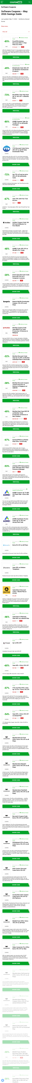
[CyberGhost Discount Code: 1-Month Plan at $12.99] (7, 590)
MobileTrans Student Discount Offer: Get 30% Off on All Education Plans (20, 1053)
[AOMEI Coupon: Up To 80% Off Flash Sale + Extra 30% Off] (7, 493)
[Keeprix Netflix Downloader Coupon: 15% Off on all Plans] (7, 302)
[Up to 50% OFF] (7, 643)
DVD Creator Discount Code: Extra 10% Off (19, 869)
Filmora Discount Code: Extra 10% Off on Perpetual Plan (21, 1027)
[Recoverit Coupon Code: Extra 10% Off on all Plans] (7, 816)
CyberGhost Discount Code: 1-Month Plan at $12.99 (19, 591)
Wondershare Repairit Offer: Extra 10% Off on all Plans (20, 765)
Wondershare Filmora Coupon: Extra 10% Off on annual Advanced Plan (20, 1001)
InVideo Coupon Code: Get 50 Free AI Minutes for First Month (20, 224)
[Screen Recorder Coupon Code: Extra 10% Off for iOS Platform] (7, 895)
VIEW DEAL (16, 57)
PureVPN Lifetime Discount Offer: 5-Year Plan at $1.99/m (19, 42)
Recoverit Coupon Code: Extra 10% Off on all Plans (20, 817)
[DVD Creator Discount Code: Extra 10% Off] (7, 869)
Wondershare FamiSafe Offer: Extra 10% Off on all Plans (20, 791)
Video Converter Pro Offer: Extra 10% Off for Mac (20, 948)
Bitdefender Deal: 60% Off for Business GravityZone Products (20, 69)
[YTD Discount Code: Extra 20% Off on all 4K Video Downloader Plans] (7, 148)
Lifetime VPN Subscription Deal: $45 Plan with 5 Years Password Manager (20, 467)
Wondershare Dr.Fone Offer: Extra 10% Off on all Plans (20, 739)
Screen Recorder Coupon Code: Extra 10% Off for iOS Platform (20, 896)
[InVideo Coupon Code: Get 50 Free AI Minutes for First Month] (7, 222)
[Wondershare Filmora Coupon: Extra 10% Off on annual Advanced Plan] (7, 1000)
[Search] (29, 2)
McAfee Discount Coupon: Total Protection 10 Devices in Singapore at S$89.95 (20, 385)
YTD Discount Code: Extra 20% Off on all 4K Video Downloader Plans (20, 149)
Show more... (4, 26)
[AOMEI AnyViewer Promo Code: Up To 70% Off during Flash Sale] (7, 519)
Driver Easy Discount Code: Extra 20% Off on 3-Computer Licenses (20, 276)
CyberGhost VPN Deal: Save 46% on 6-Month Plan (20, 617)
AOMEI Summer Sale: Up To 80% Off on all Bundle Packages (20, 123)
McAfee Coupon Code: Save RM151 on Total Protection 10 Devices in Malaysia (20, 330)
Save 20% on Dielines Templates (18, 568)
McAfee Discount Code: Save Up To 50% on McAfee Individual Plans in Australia (21, 357)
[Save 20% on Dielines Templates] (7, 567)
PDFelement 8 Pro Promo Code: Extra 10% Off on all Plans (20, 844)
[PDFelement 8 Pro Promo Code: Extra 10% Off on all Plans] (7, 842)
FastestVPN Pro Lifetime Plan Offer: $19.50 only (20, 440)
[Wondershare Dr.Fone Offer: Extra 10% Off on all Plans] (7, 738)
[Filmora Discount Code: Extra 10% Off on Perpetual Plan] (7, 1026)
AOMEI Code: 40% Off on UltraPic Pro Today (20, 249)
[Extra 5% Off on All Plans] (7, 545)
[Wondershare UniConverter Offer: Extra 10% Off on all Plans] (7, 973)
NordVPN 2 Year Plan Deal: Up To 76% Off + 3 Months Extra (20, 96)
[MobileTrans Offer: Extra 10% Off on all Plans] (7, 921)
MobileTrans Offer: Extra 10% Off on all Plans (20, 921)
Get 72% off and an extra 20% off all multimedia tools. (20, 176)
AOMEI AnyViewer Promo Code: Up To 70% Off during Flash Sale (20, 520)
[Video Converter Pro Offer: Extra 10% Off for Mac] (7, 947)
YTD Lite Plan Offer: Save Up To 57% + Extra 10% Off (20, 688)
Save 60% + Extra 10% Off (20, 665)
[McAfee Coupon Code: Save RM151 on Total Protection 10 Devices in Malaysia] (7, 328)
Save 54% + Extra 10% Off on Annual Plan (20, 714)
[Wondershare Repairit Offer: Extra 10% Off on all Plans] (7, 764)
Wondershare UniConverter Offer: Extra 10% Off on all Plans (20, 975)
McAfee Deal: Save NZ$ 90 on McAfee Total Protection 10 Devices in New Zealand (20, 414)
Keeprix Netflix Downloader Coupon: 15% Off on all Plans (20, 303)
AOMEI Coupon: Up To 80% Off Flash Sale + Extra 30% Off (20, 494)
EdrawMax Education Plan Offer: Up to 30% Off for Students (20, 1080)
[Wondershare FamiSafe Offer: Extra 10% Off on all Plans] (7, 790)
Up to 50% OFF (17, 643)
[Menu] (2, 2)
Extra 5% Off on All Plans (20, 545)
